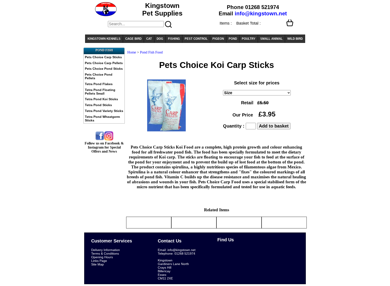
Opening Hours (102, 257)
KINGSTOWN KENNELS (104, 38)
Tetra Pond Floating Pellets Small (100, 91)
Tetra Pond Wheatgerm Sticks (102, 118)
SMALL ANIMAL (271, 38)
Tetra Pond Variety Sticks (104, 111)
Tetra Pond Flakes (99, 84)
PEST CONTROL (196, 38)
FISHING (174, 38)
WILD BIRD (295, 38)
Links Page (99, 261)
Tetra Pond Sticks (98, 105)
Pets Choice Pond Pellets (98, 76)
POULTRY (248, 38)
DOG (160, 38)
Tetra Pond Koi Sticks (101, 99)
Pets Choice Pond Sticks (104, 68)
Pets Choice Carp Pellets (104, 63)
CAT (149, 38)
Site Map (97, 264)
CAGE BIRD (133, 38)
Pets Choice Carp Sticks (103, 57)
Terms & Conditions (105, 253)
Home (131, 52)
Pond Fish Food (151, 52)
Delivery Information (105, 250)
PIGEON (218, 38)
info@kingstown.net (261, 13)
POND (233, 38)
